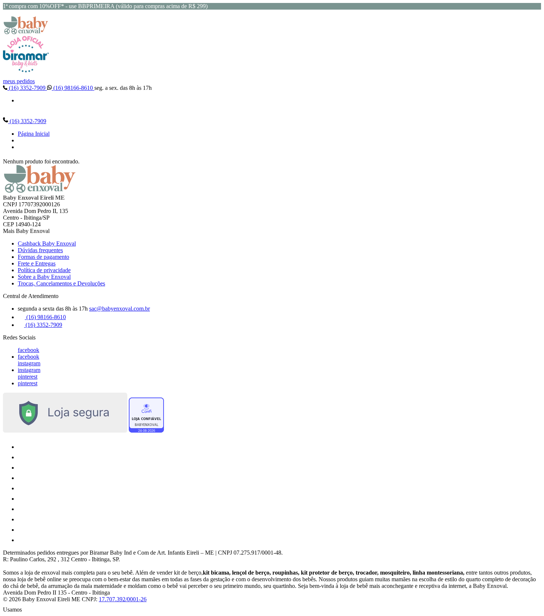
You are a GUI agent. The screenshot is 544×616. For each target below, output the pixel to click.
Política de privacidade (44, 270)
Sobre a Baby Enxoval (44, 277)
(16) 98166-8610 (73, 88)
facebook (28, 350)
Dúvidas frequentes (40, 250)
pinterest (27, 376)
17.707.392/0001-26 (123, 599)
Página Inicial (34, 134)
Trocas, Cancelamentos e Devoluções (61, 283)
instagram (29, 363)
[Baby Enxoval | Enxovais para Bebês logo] (26, 32)
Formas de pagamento (43, 257)
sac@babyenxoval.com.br (119, 308)
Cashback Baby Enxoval (47, 243)
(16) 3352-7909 (27, 88)
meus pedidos (19, 81)
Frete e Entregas (37, 263)
